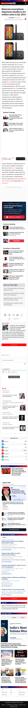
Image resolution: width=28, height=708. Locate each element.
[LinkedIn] (17, 314)
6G (2, 690)
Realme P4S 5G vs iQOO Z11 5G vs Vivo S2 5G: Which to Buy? (13, 299)
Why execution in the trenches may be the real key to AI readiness (10, 427)
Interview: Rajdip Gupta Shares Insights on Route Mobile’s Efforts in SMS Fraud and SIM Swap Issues (21, 680)
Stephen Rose (6, 422)
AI (10, 694)
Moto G (15, 88)
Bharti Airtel (4, 692)
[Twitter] (9, 314)
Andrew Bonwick (7, 401)
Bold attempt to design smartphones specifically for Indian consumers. (10, 417)
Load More (14, 344)
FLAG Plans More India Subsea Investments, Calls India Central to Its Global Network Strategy (13, 645)
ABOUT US (4, 705)
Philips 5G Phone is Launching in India (13, 589)
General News (21, 694)
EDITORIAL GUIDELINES (12, 705)
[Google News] (16, 319)
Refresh (4, 537)
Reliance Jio (4, 694)
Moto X (9, 82)
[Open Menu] (25, 3)
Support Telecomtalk (6, 0)
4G (19, 690)
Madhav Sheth (6, 412)
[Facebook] (5, 314)
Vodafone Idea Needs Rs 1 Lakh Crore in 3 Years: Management (14, 566)
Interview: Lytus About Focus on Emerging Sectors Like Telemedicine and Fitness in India (6, 680)
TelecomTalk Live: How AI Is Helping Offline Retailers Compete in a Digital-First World (20, 661)
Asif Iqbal (11, 17)
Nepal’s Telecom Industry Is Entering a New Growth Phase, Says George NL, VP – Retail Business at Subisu (7, 662)
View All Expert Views (14, 529)
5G (10, 690)
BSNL (11, 692)
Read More (16, 241)
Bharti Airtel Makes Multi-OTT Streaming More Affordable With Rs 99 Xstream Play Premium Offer (19, 472)
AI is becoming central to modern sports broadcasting (9, 395)
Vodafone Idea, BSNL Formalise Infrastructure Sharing (11, 554)
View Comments (14, 377)
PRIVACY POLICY (14, 706)
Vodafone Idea (21, 692)
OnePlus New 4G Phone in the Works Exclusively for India (12, 542)
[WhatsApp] (21, 314)
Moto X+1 (12, 168)
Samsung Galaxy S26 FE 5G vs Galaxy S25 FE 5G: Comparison (14, 294)
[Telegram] (9, 318)
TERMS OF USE (22, 705)
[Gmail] (13, 314)
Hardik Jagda (5, 390)
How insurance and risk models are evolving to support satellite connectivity (10, 407)
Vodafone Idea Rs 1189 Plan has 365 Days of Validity (14, 578)
